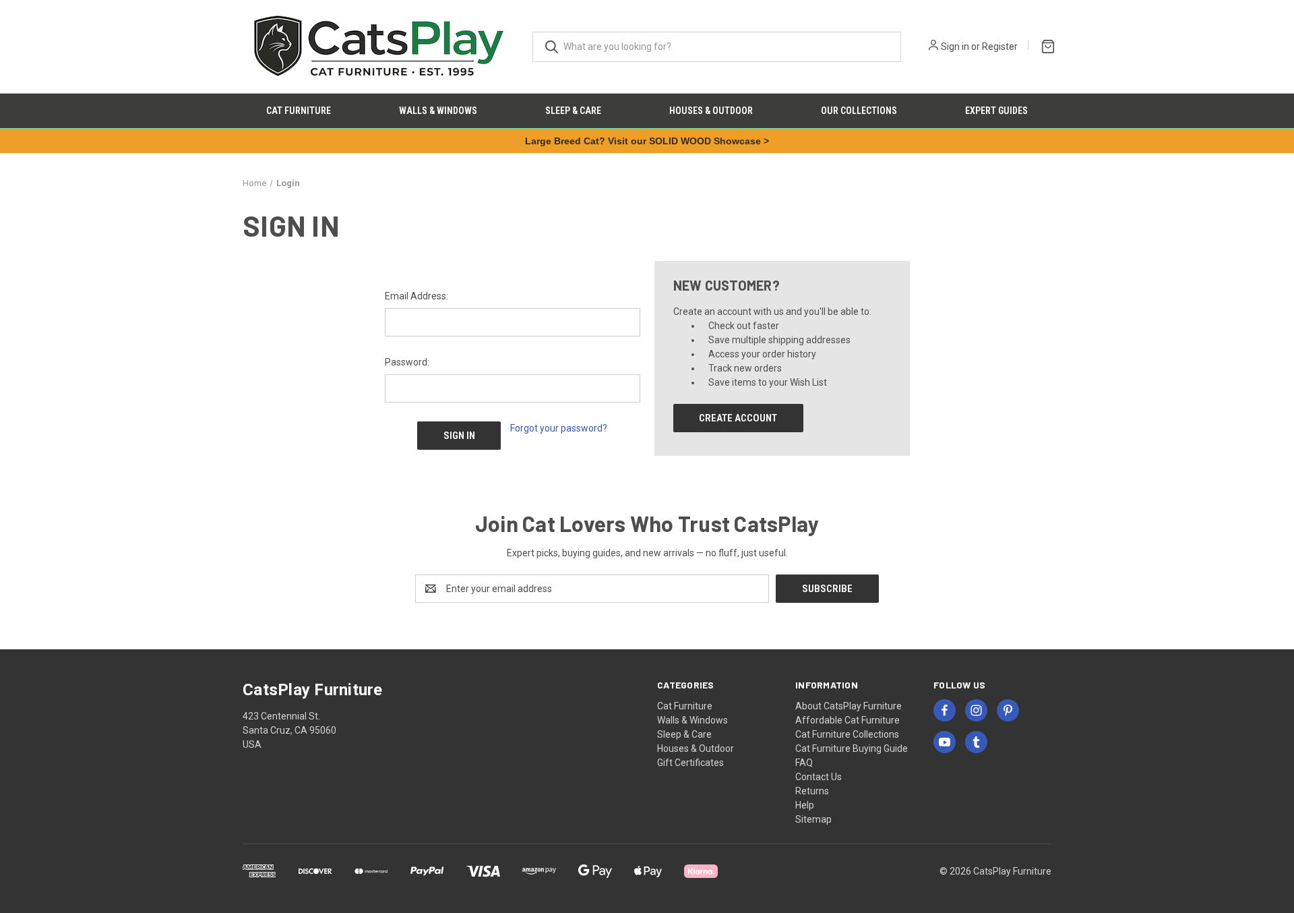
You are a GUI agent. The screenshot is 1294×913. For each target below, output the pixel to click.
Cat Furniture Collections (847, 734)
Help (804, 805)
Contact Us (818, 776)
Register (1000, 46)
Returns (812, 791)
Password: (407, 362)
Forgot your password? (558, 428)
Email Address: (416, 296)
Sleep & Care (573, 110)
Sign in (955, 46)
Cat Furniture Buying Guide (851, 748)
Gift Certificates (690, 762)
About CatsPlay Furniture (848, 706)
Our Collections (859, 110)
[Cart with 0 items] (1045, 45)
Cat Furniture (298, 110)
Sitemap (813, 819)
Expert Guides (996, 110)
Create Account (738, 418)
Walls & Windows (438, 110)
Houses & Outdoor (711, 110)
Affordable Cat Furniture (847, 720)
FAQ (804, 762)
